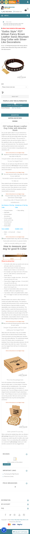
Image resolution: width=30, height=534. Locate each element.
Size (2, 84)
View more (7, 464)
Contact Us (18, 11)
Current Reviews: (5, 107)
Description (15, 115)
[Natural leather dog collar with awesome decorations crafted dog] (15, 196)
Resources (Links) (8, 476)
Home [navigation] (3, 22)
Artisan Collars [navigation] (8, 21)
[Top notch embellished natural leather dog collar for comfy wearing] (15, 155)
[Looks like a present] (15, 416)
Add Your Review (16, 107)
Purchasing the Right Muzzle (11, 474)
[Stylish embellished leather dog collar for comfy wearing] (15, 175)
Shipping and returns (15, 118)
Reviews (14, 121)
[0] (25, 11)
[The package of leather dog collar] (15, 365)
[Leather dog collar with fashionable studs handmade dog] (15, 238)
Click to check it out (15, 105)
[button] (27, 15)
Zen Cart (18, 521)
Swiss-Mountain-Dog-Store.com (19, 519)
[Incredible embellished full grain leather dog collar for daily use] (15, 324)
